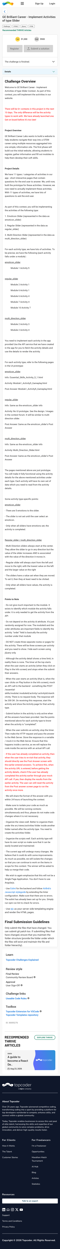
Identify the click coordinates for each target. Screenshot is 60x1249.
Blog (34, 1172)
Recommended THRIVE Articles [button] (16, 30)
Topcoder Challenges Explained (22, 959)
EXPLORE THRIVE (45, 1037)
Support (6, 1215)
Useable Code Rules (16, 998)
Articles (35, 1178)
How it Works (8, 1145)
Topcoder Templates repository (22, 1014)
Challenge (6, 26)
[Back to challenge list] (4, 11)
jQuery (24, 26)
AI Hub (35, 1166)
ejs (12, 908)
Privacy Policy (8, 1226)
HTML (31, 26)
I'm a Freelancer (39, 1145)
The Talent (7, 1151)
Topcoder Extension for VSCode (22, 1011)
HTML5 (16, 26)
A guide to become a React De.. (18, 1060)
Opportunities (38, 1151)
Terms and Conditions (12, 1221)
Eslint (13, 888)
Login (52, 3)
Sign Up (39, 3)
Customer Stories (10, 1157)
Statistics (36, 1184)
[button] (22, 3)
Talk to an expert (30, 1201)
